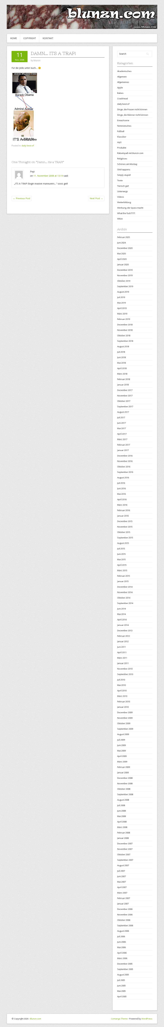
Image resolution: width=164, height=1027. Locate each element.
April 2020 (122, 259)
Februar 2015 (123, 575)
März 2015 (122, 570)
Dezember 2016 (124, 455)
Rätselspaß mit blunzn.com (130, 153)
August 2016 (123, 477)
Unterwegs (122, 191)
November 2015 (124, 526)
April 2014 (122, 619)
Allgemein (122, 76)
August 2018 (123, 346)
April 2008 (122, 821)
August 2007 (123, 865)
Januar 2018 (123, 384)
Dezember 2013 (124, 630)
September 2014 (125, 603)
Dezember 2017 (124, 390)
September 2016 (125, 472)
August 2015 (123, 543)
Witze (120, 218)
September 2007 (125, 859)
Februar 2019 (123, 319)
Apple (120, 87)
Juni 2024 (121, 242)
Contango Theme (119, 1018)
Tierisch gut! (123, 185)
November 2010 (124, 668)
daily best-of (28, 145)
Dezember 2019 (124, 269)
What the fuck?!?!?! (126, 213)
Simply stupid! (124, 175)
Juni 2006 (121, 941)
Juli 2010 (121, 679)
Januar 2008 (123, 838)
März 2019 (122, 313)
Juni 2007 (121, 876)
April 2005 (122, 996)
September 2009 (125, 728)
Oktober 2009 (123, 723)
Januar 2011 (123, 663)
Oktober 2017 (123, 401)
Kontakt (48, 38)
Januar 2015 (123, 581)
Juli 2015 (121, 548)
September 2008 (125, 794)
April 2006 (122, 952)
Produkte (121, 147)
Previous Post (21, 198)
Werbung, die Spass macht (130, 207)
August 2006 (123, 930)
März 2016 (122, 504)
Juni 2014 (121, 608)
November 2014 (124, 592)
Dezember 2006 (124, 909)
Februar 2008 (123, 832)
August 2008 (123, 799)
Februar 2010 (123, 701)
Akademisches (124, 71)
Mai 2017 (121, 428)
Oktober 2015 (123, 532)
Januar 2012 (123, 641)
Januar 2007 (123, 903)
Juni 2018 (121, 357)
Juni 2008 (121, 810)
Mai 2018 (121, 362)
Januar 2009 (123, 772)
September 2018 (125, 340)
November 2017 (124, 395)
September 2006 (125, 925)
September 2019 (125, 286)
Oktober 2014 (123, 597)
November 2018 (124, 330)
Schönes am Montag (127, 164)
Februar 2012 (123, 635)
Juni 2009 (121, 745)
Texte (120, 180)
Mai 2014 (121, 614)
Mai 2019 (121, 302)
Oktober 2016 (123, 466)
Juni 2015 (121, 554)
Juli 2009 (121, 739)
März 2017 (122, 439)
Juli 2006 (121, 936)
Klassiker (121, 136)
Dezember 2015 (124, 521)
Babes (120, 93)
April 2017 (122, 433)
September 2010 (125, 674)
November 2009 (124, 717)
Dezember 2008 (124, 778)
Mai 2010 (121, 685)
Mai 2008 (121, 816)
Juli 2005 (121, 980)
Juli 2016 (121, 483)
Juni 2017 (121, 422)
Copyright (29, 38)
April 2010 (122, 690)
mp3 (119, 142)
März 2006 (122, 958)
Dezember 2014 (124, 586)
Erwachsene (123, 120)
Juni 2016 (121, 488)
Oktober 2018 (123, 335)
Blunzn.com (35, 1018)
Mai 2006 (121, 947)
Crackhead (122, 98)
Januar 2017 (123, 450)
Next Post (96, 198)
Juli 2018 (121, 351)
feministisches (124, 125)
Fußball (120, 131)
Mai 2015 (121, 559)
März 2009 (122, 761)
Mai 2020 (121, 253)
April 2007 (122, 887)
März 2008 (122, 827)
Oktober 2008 (123, 788)
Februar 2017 (123, 444)
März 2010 (122, 696)
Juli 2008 (121, 805)
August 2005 (123, 974)
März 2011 (122, 657)
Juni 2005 (121, 985)
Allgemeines (123, 82)
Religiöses (122, 158)
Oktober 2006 (123, 920)
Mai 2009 (121, 750)
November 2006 (124, 914)
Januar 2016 (123, 515)
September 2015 (125, 537)
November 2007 (124, 849)
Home (13, 38)
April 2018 (122, 368)
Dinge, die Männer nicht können (132, 114)
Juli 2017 (121, 417)
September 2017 (125, 406)
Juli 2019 (121, 297)
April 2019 (122, 308)
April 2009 (122, 756)
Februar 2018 (123, 379)
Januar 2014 (123, 625)
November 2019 (124, 275)
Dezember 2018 (124, 324)
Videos (120, 196)
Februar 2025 (123, 237)
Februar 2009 (123, 767)
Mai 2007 (121, 881)
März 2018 (122, 373)
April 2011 (122, 652)
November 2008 (124, 783)
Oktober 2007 (123, 854)
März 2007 (122, 892)
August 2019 (123, 291)
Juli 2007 (121, 870)
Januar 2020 (123, 264)
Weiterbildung (124, 202)
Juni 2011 (121, 646)
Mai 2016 (121, 493)
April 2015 (122, 564)
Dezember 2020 (124, 248)
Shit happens (123, 169)
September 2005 (125, 969)
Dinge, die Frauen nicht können (132, 109)
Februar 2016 (123, 510)
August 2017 (123, 412)
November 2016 (124, 461)
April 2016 (122, 499)
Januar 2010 (123, 707)
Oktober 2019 (123, 280)
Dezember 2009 (124, 712)
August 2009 (123, 734)
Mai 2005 (121, 991)
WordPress (146, 1018)
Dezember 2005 (124, 963)
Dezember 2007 (124, 843)
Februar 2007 (123, 898)
